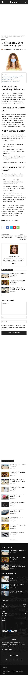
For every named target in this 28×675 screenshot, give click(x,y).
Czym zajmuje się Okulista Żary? (10, 77)
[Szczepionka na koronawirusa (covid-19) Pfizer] (5, 586)
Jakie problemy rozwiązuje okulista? (11, 81)
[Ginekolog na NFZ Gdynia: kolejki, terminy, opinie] (5, 282)
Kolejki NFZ (8, 220)
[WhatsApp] (18, 227)
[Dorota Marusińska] (2, 49)
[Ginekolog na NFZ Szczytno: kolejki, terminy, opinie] (5, 519)
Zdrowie (10, 36)
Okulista (16, 220)
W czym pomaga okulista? (8, 79)
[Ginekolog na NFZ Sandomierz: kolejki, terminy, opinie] (5, 504)
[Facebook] (7, 227)
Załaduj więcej (13, 539)
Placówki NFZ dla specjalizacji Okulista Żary (12, 76)
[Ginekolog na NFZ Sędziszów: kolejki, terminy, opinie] (5, 512)
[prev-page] (2, 295)
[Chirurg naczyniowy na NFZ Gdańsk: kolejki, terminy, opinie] (5, 593)
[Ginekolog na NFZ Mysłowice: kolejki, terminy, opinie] (5, 497)
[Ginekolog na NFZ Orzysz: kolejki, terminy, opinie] (5, 527)
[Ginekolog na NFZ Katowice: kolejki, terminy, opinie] (5, 489)
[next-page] (5, 295)
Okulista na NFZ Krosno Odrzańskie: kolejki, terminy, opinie (21, 237)
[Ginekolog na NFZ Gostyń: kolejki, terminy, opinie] (5, 534)
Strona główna (4, 36)
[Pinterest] (14, 227)
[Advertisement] (14, 19)
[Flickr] (14, 659)
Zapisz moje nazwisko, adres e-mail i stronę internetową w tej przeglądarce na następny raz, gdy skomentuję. (13, 327)
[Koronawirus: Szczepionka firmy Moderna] (5, 579)
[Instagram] (17, 659)
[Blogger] (6, 659)
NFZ (13, 220)
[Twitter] (11, 227)
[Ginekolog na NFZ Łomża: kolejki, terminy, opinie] (5, 275)
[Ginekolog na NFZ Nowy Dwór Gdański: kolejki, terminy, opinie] (5, 290)
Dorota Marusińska (8, 49)
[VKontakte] (21, 659)
